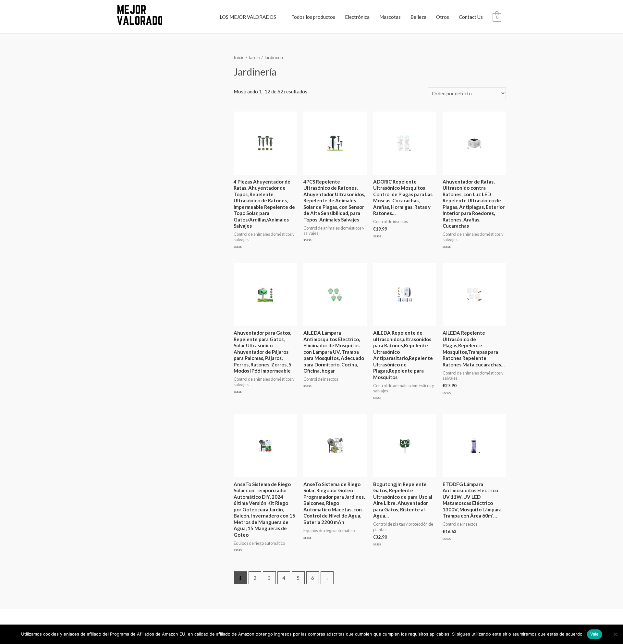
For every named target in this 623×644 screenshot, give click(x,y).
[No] (615, 634)
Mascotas (390, 17)
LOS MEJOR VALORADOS (248, 17)
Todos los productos (313, 17)
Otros (442, 17)
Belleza (418, 17)
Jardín (254, 57)
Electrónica (357, 17)
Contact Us (471, 17)
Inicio (239, 57)
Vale (594, 634)
